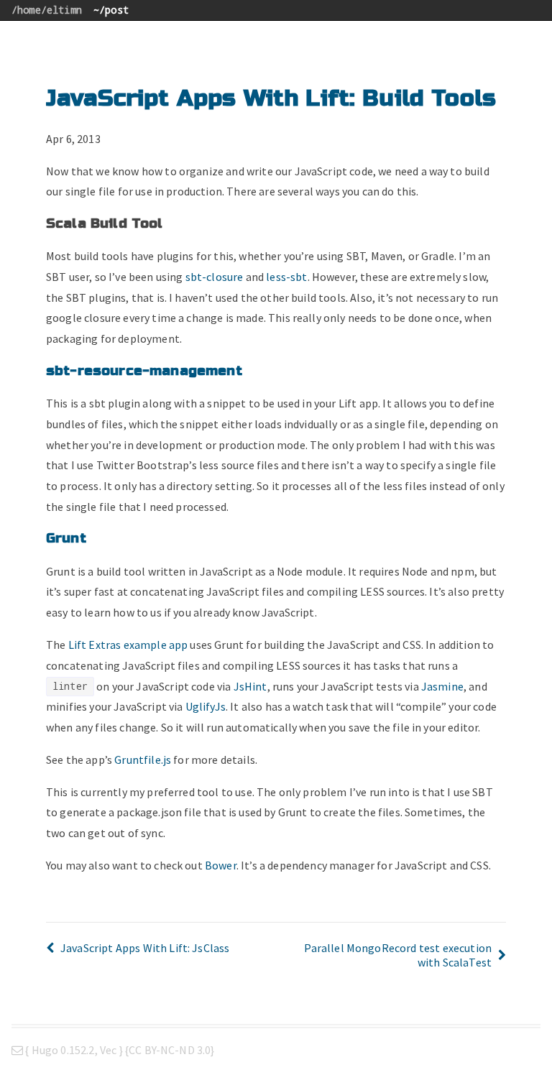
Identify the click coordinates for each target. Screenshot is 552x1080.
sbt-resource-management (144, 371)
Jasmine (442, 686)
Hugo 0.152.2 (63, 1050)
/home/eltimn (47, 10)
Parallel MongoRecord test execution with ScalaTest (398, 955)
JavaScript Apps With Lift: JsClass (144, 948)
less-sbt (286, 276)
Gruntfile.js (142, 759)
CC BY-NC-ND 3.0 (170, 1050)
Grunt (66, 538)
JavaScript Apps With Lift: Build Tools (271, 98)
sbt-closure (214, 276)
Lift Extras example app (128, 644)
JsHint (250, 686)
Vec (108, 1050)
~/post (111, 10)
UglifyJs (205, 706)
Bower (220, 865)
